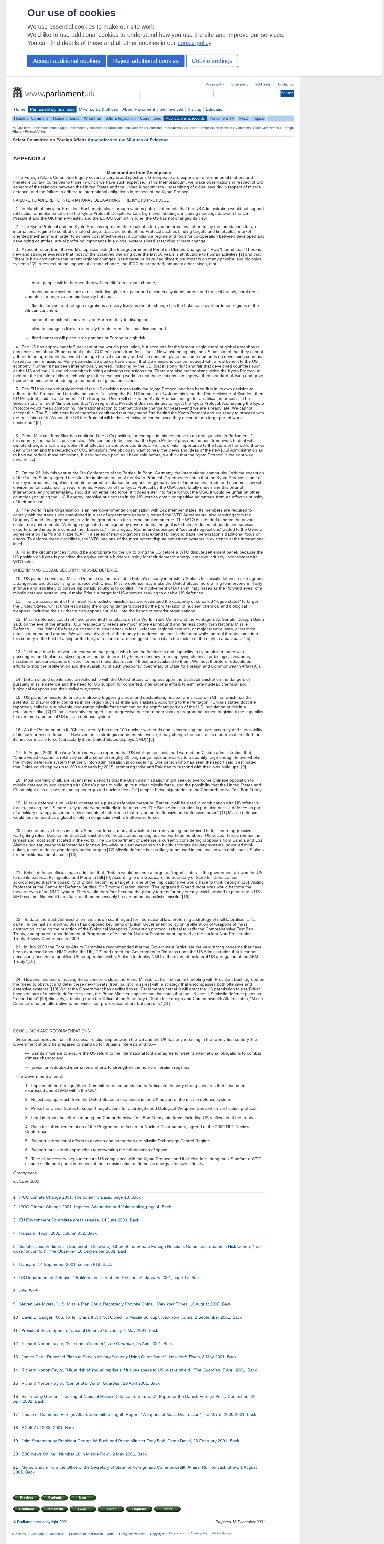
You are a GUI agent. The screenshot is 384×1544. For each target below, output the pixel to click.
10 (135, 789)
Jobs (111, 1534)
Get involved (171, 109)
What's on (92, 118)
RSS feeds (263, 84)
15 (245, 882)
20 (43, 998)
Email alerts (239, 84)
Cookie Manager (222, 1533)
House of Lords (66, 118)
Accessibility (215, 84)
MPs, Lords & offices (98, 109)
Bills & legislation (121, 118)
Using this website (132, 1534)
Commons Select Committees (257, 128)
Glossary (37, 1534)
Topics (258, 118)
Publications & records (185, 118)
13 (72, 854)
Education (215, 109)
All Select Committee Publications (208, 128)
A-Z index (19, 1534)
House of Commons (31, 118)
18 (31, 961)
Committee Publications (164, 128)
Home (20, 109)
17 (99, 951)
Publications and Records (124, 128)
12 (110, 849)
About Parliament (138, 109)
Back (136, 1197)
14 (107, 877)
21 (166, 1003)
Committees (150, 118)
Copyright (157, 1534)
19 (54, 989)
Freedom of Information (86, 1534)
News (243, 118)
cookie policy (194, 43)
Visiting (194, 109)
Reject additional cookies (146, 61)
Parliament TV (221, 118)
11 (223, 812)
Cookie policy (199, 1533)
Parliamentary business (52, 109)
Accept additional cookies (66, 61)
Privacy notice (177, 1533)
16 (185, 896)
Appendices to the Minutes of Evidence (128, 139)
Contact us (286, 84)
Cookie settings (212, 61)
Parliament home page (48, 128)
